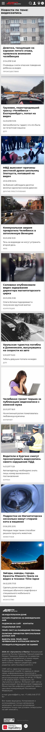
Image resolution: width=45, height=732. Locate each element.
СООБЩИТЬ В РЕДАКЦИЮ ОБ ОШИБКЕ (20, 645)
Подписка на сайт (11, 623)
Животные (8, 537)
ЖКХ (5, 248)
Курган (6, 480)
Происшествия (11, 71)
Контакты (28, 623)
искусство (8, 599)
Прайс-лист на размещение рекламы (21, 630)
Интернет (8, 420)
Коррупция (9, 308)
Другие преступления (14, 191)
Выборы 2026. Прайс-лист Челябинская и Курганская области (20, 640)
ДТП (5, 131)
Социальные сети (11, 627)
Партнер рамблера (22, 720)
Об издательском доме (14, 615)
